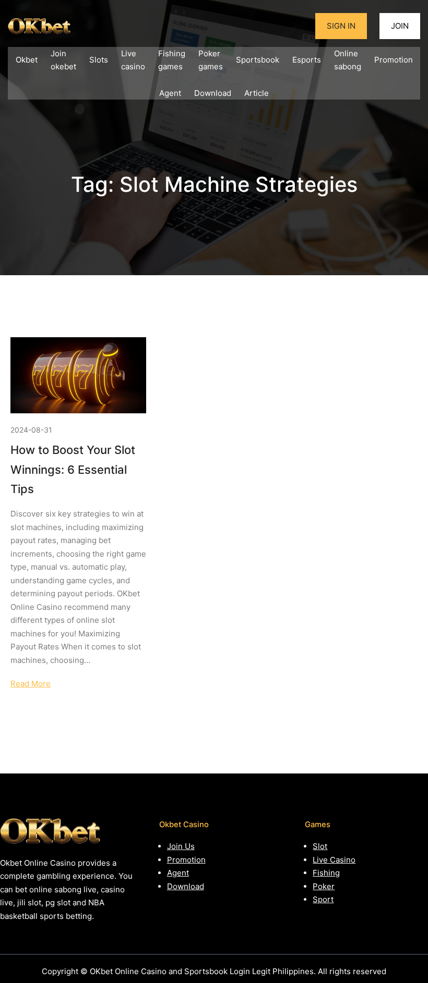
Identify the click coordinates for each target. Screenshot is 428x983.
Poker (324, 886)
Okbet (27, 60)
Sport (323, 899)
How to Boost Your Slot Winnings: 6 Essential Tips (72, 469)
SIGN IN (341, 26)
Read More (30, 684)
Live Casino (334, 860)
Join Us (181, 846)
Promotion (186, 860)
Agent (178, 873)
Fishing (326, 873)
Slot (320, 846)
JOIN (400, 26)
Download (185, 886)
